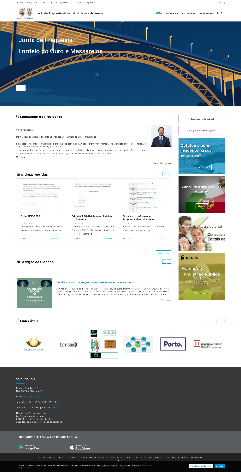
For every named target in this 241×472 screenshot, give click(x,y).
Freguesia (172, 13)
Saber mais (201, 293)
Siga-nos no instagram (202, 130)
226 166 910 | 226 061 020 (31, 3)
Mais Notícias (163, 253)
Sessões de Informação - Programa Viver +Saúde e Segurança (87, 219)
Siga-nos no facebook (202, 119)
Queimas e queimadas (87, 3)
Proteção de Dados (152, 457)
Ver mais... (57, 238)
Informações (206, 13)
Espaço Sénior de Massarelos (73, 274)
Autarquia (188, 13)
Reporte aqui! (202, 167)
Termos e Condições (133, 457)
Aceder (201, 206)
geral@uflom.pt (62, 3)
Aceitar (219, 466)
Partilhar (25, 238)
